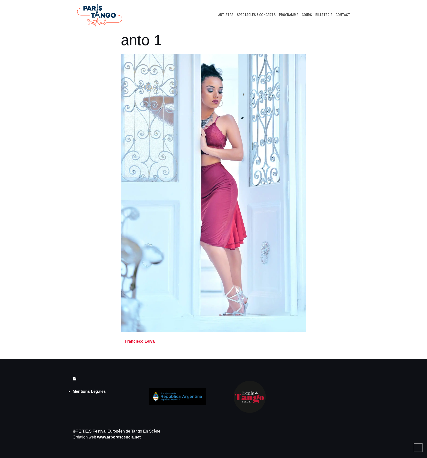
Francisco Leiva (140, 341)
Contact (343, 15)
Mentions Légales (89, 391)
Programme (288, 15)
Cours (307, 15)
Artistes (225, 15)
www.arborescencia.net (119, 437)
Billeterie (323, 15)
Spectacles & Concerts (256, 15)
